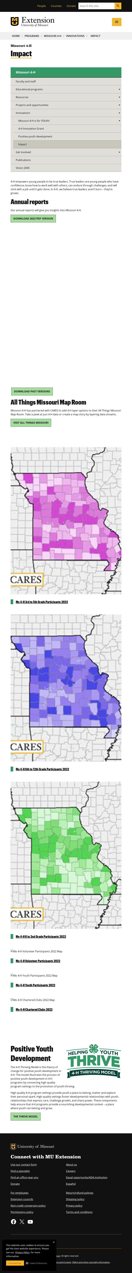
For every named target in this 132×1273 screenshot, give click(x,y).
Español (71, 1184)
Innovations (75, 36)
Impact (95, 36)
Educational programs (29, 89)
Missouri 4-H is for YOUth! (34, 121)
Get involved (23, 152)
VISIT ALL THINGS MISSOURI (30, 422)
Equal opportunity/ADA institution (86, 1177)
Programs (32, 36)
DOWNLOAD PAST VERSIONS (32, 391)
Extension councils (22, 1199)
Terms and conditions (79, 1212)
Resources (22, 97)
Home (16, 36)
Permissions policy (22, 1212)
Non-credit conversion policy (28, 1205)
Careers (70, 1171)
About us (71, 1164)
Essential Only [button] (15, 1263)
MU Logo (13, 1147)
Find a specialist (20, 1171)
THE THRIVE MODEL (25, 1116)
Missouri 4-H (52, 36)
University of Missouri (35, 1147)
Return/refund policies (79, 1193)
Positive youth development (35, 136)
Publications (23, 160)
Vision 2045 (23, 168)
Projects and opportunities (32, 105)
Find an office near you (24, 1177)
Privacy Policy (22, 1252)
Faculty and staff (26, 81)
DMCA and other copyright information (91, 1262)
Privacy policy (74, 1205)
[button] (36, 1263)
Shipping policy (75, 1199)
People (41, 6)
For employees (19, 1193)
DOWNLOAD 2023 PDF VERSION (33, 218)
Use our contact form (24, 1164)
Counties (56, 6)
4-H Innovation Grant (31, 128)
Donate (71, 6)
